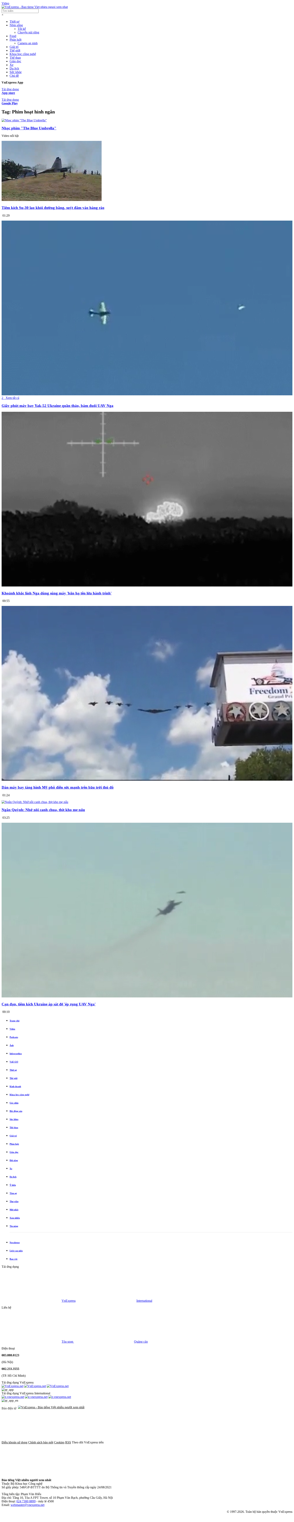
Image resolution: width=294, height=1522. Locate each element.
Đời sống (14, 1160)
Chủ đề (14, 75)
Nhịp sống (16, 25)
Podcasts (14, 1037)
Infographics (16, 1053)
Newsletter (15, 1242)
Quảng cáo (141, 1341)
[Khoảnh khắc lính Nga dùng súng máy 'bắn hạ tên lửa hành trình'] (147, 585)
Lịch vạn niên (16, 1250)
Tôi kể (22, 28)
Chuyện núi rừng (28, 32)
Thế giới (15, 50)
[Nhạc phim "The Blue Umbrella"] (24, 120)
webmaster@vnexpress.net (27, 1505)
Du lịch (14, 68)
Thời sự (14, 21)
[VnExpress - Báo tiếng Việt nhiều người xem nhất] (35, 7)
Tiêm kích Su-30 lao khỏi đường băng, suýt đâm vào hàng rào (53, 208)
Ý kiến (13, 1185)
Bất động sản (16, 1111)
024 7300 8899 (26, 1501)
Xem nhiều (15, 1218)
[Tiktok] (32, 1473)
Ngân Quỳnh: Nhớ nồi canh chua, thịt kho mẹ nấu (43, 810)
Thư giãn (14, 1201)
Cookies (59, 1442)
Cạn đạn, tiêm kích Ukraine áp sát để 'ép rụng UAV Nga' (49, 1004)
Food (13, 36)
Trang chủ (14, 1020)
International (144, 1300)
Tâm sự (13, 1193)
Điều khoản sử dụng (14, 1442)
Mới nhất (14, 1209)
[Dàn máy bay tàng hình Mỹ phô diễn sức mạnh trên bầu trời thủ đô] (147, 779)
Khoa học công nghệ (23, 54)
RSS (68, 1442)
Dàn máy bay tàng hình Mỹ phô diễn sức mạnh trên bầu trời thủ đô (58, 787)
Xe (11, 65)
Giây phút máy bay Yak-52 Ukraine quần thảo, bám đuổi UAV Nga (57, 406)
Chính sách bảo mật (40, 1442)
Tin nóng (14, 1226)
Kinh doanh (15, 1086)
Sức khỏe (16, 72)
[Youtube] (256, 1442)
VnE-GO (14, 1062)
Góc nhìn (14, 1103)
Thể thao (15, 57)
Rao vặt (13, 1259)
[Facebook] (134, 1442)
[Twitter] (195, 1442)
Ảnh (12, 1045)
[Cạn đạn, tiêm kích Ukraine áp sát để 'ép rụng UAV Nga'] (147, 996)
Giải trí (14, 46)
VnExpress (69, 1300)
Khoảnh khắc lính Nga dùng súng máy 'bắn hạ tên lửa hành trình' (57, 593)
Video (5, 3)
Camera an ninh (28, 43)
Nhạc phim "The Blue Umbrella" (29, 128)
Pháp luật (15, 39)
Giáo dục (15, 61)
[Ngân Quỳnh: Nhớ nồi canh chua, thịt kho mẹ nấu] (35, 802)
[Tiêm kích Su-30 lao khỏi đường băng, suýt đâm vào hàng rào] (52, 200)
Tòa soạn (68, 1341)
